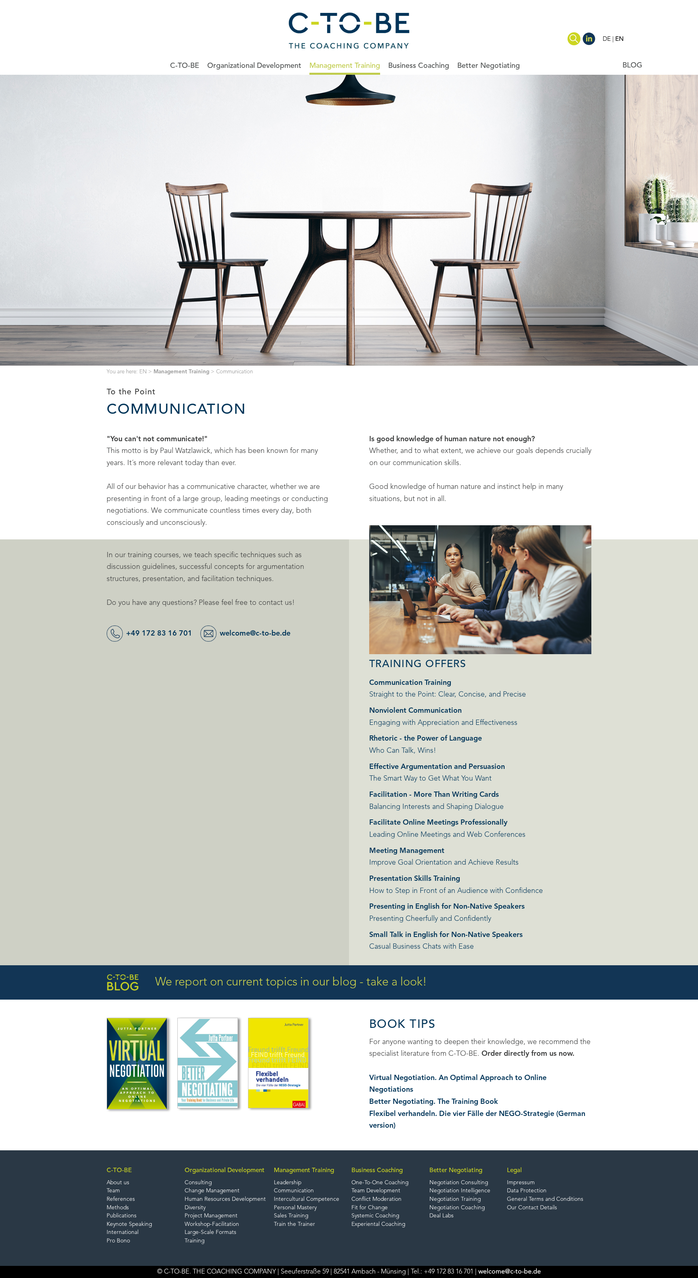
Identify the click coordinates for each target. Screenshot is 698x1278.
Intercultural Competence (306, 1199)
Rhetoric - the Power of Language (425, 738)
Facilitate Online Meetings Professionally (438, 822)
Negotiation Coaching (457, 1208)
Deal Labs (441, 1216)
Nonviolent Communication (415, 710)
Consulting (198, 1182)
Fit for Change (369, 1208)
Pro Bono (118, 1241)
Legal (514, 1170)
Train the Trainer (294, 1224)
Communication (294, 1191)
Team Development (375, 1191)
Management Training (344, 65)
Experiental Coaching (378, 1224)
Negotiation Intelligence (459, 1191)
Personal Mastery (295, 1208)
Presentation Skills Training (414, 878)
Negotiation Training (455, 1199)
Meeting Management (406, 851)
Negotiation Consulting (458, 1182)
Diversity (195, 1208)
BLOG (632, 65)
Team (113, 1191)
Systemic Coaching (375, 1216)
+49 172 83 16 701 (159, 633)
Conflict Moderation (376, 1199)
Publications (122, 1216)
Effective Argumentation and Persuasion (437, 767)
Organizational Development (254, 65)
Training (194, 1241)
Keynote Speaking (129, 1224)
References (121, 1199)
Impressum (521, 1182)
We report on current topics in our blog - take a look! (291, 982)
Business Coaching (418, 65)
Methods (118, 1208)
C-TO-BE (184, 65)
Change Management (212, 1191)
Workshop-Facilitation (212, 1224)
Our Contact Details (532, 1208)
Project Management (211, 1216)
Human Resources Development (225, 1199)
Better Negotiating (488, 65)
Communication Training (410, 682)
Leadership (287, 1182)
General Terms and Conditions (545, 1199)
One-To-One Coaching (379, 1182)
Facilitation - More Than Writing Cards (434, 794)
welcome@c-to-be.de (255, 633)
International (123, 1232)
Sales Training (291, 1216)
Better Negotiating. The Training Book (433, 1101)
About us (118, 1182)
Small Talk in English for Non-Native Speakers (446, 935)
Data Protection (527, 1191)
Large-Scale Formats (210, 1232)
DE (607, 39)
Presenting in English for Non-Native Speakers (447, 906)
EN (619, 39)
